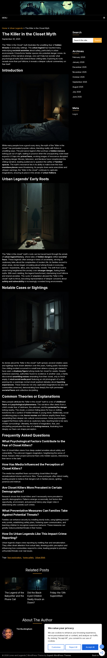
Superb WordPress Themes (59, 655)
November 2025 (80, 72)
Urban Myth (40, 557)
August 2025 (78, 87)
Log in (75, 114)
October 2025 (79, 77)
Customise (56, 647)
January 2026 (78, 62)
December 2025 (80, 67)
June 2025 (77, 97)
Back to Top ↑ (98, 655)
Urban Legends (16, 28)
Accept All (90, 647)
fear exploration (14, 557)
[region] (73, 638)
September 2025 (80, 82)
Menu (4, 18)
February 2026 (79, 57)
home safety (28, 557)
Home (4, 28)
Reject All (73, 647)
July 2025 (77, 92)
